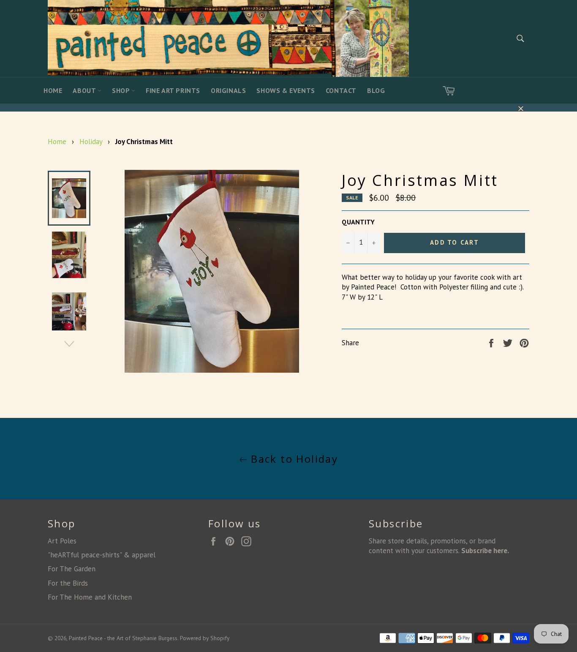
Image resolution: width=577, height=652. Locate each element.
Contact (341, 90)
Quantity (358, 222)
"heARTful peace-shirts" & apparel (101, 554)
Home (53, 90)
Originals (228, 90)
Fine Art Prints (173, 90)
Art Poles (62, 541)
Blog (376, 90)
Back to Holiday (293, 459)
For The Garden (71, 568)
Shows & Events (285, 90)
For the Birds (68, 583)
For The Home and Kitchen (90, 597)
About (85, 90)
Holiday (90, 141)
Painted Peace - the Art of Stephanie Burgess (123, 638)
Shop (121, 90)
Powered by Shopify (204, 638)
